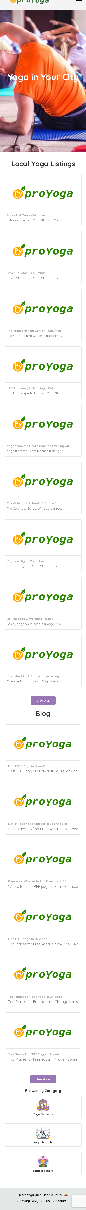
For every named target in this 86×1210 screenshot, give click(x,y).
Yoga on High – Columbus (25, 561)
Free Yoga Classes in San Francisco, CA (37, 881)
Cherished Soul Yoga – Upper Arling (33, 676)
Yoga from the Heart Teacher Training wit (38, 446)
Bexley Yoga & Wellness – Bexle (30, 619)
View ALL (43, 701)
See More (43, 1079)
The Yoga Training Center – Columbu (34, 331)
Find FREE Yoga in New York (28, 939)
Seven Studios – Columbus (26, 273)
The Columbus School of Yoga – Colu (34, 503)
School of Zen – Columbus (26, 215)
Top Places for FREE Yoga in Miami (33, 1054)
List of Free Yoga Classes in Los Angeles (38, 824)
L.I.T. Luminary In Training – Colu (31, 388)
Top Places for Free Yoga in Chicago (35, 997)
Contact (61, 1201)
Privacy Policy (29, 1201)
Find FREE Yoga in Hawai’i (27, 766)
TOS (47, 1201)
